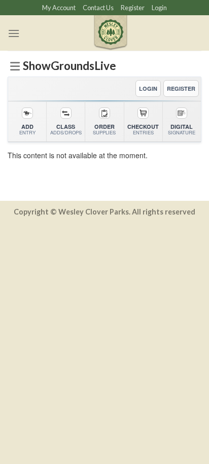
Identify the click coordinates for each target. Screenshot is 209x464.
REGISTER (181, 88)
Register (133, 8)
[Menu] (14, 33)
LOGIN (148, 88)
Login (159, 8)
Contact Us (98, 8)
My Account (59, 8)
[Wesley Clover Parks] (110, 33)
